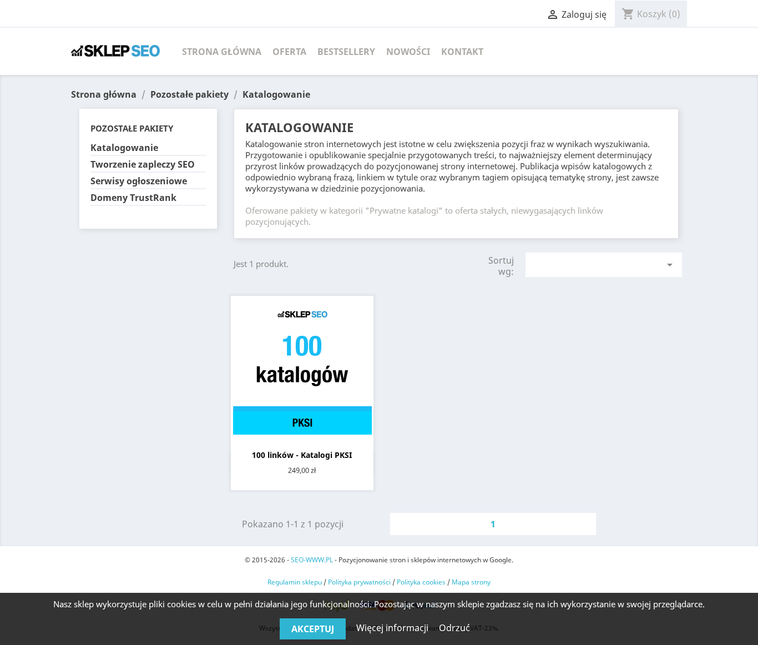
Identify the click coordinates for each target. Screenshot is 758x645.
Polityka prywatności (359, 582)
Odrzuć (454, 628)
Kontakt (462, 52)
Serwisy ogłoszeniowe (138, 181)
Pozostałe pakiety (131, 128)
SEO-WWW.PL (312, 560)
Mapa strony (471, 582)
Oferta (289, 52)
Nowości (408, 52)
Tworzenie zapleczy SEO (142, 164)
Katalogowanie (124, 148)
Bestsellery (346, 52)
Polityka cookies (421, 582)
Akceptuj (312, 629)
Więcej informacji (393, 628)
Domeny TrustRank (133, 198)
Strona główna (221, 52)
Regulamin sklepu (294, 582)
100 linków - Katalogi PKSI (302, 455)
